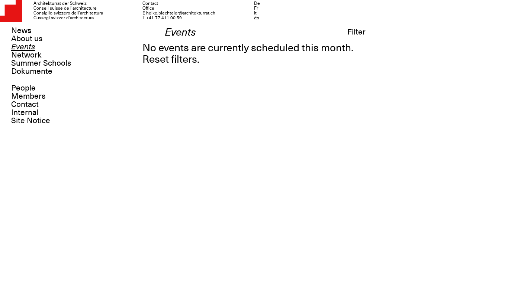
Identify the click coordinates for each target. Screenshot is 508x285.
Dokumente (31, 71)
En (256, 18)
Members (28, 96)
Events (23, 47)
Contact (25, 104)
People (23, 88)
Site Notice (30, 120)
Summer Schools (41, 63)
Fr (256, 8)
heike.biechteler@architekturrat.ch (180, 13)
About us (26, 38)
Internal (24, 112)
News (21, 30)
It (255, 13)
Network (26, 55)
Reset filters (169, 59)
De (257, 3)
